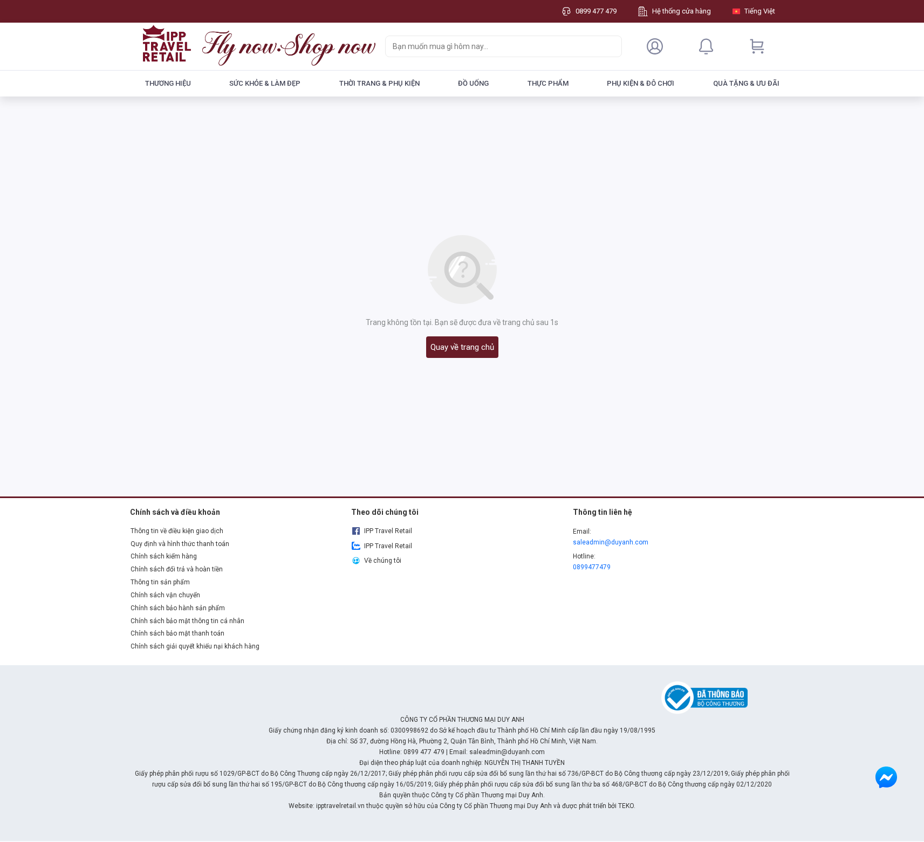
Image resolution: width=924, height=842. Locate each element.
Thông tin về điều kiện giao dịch (177, 531)
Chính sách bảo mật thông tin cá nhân (187, 621)
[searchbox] (493, 46)
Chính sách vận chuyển (165, 595)
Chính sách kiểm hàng (164, 556)
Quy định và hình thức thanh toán (180, 544)
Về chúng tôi (382, 560)
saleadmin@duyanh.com (610, 542)
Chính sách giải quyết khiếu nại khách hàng (195, 646)
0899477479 (592, 567)
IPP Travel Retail (388, 531)
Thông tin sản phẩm (160, 582)
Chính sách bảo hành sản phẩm (178, 608)
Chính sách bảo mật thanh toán (177, 633)
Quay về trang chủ (462, 347)
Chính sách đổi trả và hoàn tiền (177, 569)
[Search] (611, 46)
